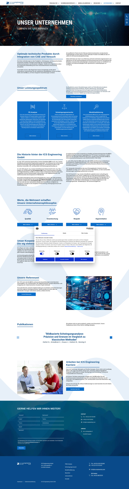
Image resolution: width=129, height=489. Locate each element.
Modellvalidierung (84, 3)
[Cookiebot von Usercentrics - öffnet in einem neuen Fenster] (87, 229)
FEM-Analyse (53, 3)
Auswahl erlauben (64, 259)
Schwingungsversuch (68, 3)
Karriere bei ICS (75, 389)
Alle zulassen (84, 259)
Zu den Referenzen (26, 294)
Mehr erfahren (32, 135)
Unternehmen (108, 3)
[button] (111, 337)
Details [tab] (64, 233)
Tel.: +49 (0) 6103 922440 (98, 463)
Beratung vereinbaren (76, 96)
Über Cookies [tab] (84, 233)
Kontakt (118, 3)
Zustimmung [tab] (44, 233)
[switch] (57, 254)
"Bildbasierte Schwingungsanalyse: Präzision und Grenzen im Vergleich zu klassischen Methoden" (64, 336)
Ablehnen (45, 259)
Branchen (97, 3)
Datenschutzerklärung (70, 246)
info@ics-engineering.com (98, 469)
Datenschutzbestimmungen (31, 442)
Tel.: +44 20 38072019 (97, 475)
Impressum (80, 246)
